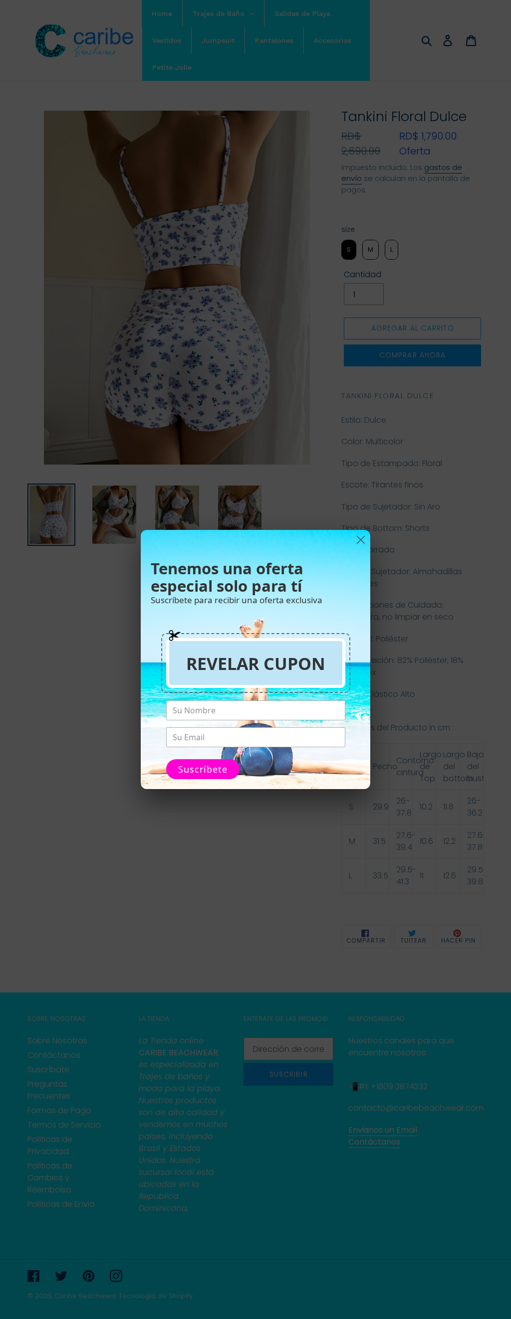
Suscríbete (203, 769)
